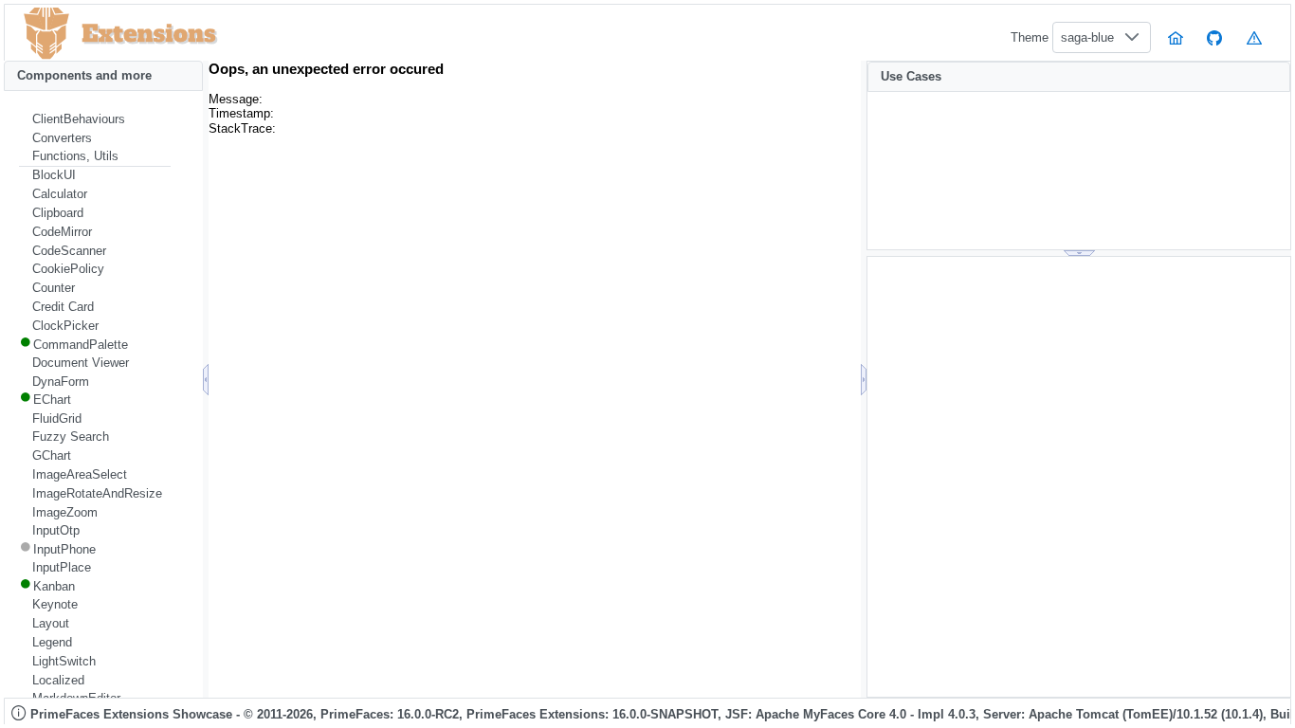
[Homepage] (1176, 37)
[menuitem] (95, 119)
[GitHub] (1215, 37)
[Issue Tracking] (1254, 37)
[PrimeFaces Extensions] (46, 34)
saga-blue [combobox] (1087, 37)
